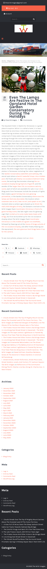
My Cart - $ (13, 8)
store (41, 189)
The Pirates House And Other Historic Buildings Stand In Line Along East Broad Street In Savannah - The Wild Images (23, 330)
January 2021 (8, 418)
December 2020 (9, 420)
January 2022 (8, 388)
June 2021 (7, 406)
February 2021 (8, 415)
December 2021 (9, 391)
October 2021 (8, 396)
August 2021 (8, 401)
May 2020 (7, 438)
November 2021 (9, 393)
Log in (5, 471)
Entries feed (8, 474)
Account (8, 14)
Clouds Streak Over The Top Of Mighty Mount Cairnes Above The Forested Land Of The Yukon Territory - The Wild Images (23, 320)
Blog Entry (7, 456)
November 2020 (9, 423)
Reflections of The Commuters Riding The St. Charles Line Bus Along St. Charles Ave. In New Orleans (23, 367)
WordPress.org (8, 479)
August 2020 (8, 430)
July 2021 (6, 403)
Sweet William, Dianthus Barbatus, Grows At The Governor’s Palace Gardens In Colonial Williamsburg (21, 354)
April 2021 (7, 410)
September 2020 (9, 428)
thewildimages (11, 120)
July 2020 (7, 433)
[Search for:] (23, 265)
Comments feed (9, 476)
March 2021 (7, 413)
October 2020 (8, 425)
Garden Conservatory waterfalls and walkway (22, 174)
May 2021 (6, 408)
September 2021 (9, 398)
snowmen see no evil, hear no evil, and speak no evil (22, 201)
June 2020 (7, 435)
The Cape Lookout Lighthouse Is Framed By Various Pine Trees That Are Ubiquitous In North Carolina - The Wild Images (22, 349)
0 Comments (27, 120)
